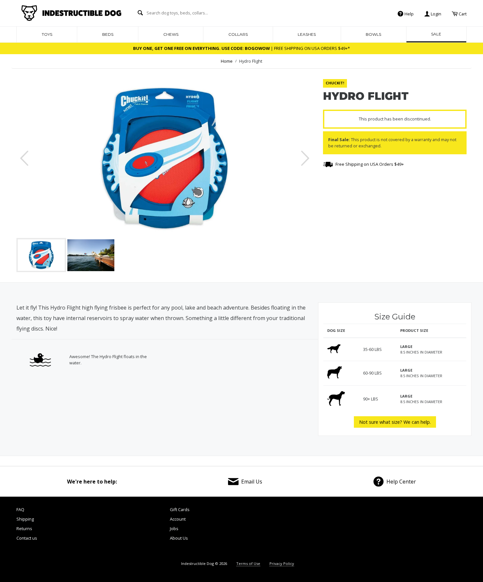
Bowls (373, 34)
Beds (107, 34)
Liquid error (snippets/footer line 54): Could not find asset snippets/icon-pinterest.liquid (412, 530)
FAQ (20, 509)
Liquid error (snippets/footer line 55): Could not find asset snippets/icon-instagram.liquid (448, 530)
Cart (462, 13)
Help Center (401, 481)
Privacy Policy (281, 563)
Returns (24, 528)
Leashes (307, 34)
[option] (164, 158)
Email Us (251, 481)
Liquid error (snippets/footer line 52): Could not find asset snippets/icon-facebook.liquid (341, 530)
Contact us (26, 538)
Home (227, 61)
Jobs (174, 528)
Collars (238, 34)
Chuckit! (335, 82)
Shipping (25, 519)
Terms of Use (248, 563)
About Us (179, 538)
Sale (436, 34)
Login (435, 13)
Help (408, 13)
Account (178, 519)
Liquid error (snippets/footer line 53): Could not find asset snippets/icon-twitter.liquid (376, 530)
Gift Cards (180, 509)
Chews (170, 34)
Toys (47, 34)
